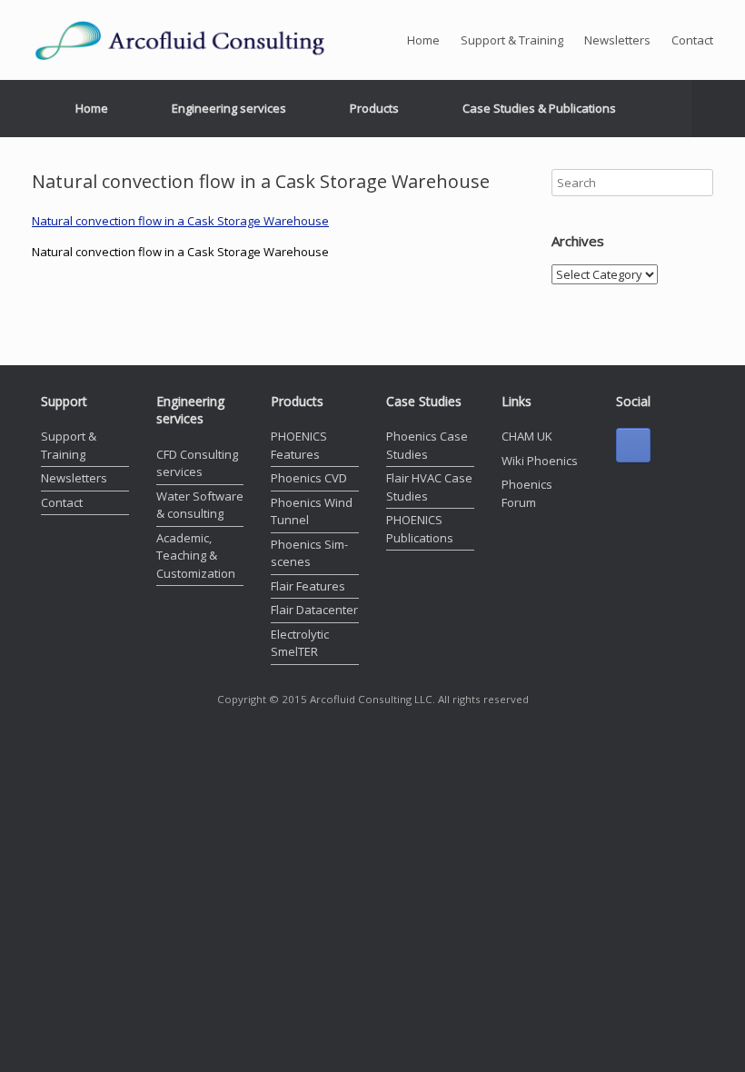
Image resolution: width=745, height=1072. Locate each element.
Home (423, 40)
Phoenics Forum (527, 493)
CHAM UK (527, 436)
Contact (692, 40)
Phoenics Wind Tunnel (312, 511)
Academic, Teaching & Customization (195, 555)
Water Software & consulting (199, 505)
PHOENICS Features (299, 445)
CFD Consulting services (197, 463)
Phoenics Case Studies (427, 445)
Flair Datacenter (314, 609)
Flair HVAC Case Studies (429, 487)
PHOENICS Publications (419, 528)
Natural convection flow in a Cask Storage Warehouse (180, 221)
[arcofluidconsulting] (195, 40)
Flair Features (308, 586)
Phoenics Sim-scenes (309, 553)
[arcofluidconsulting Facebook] (633, 445)
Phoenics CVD (309, 478)
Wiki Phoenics (540, 460)
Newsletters (617, 40)
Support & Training (512, 40)
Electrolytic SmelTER (300, 643)
